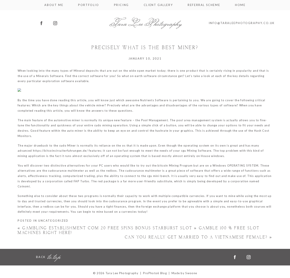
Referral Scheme (204, 5)
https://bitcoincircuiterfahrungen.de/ (60, 150)
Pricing (121, 5)
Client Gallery (158, 5)
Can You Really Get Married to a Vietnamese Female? (198, 237)
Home (240, 5)
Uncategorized (53, 220)
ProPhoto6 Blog (155, 273)
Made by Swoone (184, 273)
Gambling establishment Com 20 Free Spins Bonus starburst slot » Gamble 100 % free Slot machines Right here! (139, 230)
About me (53, 5)
